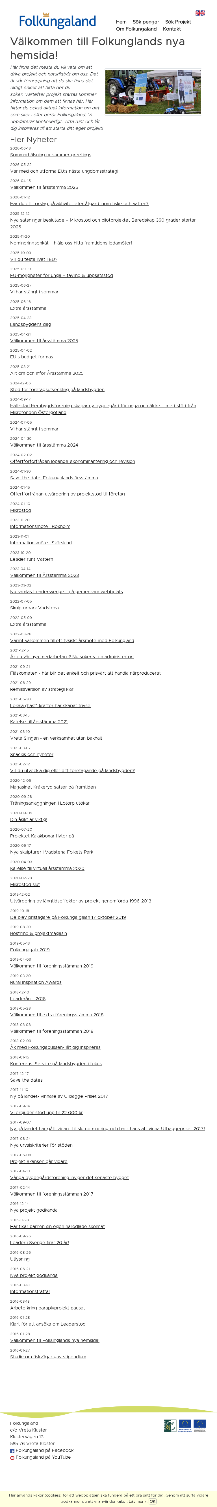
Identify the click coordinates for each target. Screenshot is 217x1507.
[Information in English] (200, 12)
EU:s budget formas (31, 357)
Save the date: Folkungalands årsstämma (54, 478)
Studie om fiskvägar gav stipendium (48, 1357)
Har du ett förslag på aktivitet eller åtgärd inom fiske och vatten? (79, 204)
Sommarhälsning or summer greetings (50, 155)
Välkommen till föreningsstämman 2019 (52, 966)
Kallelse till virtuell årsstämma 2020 (47, 868)
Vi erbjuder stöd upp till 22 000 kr (46, 1113)
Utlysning (20, 1259)
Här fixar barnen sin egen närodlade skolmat (57, 1226)
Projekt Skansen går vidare (39, 1161)
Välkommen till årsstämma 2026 (44, 187)
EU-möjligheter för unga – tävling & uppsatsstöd (61, 275)
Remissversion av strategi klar (41, 689)
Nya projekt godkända (34, 1210)
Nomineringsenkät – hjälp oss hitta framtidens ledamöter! (71, 243)
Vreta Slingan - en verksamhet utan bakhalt (56, 738)
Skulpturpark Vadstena (34, 608)
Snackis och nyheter (31, 754)
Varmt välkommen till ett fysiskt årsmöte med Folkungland (72, 641)
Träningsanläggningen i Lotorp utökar (50, 803)
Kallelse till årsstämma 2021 (39, 722)
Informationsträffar (30, 1291)
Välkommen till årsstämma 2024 (44, 445)
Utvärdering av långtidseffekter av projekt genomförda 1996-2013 (80, 901)
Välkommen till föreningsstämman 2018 (51, 1031)
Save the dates (26, 1080)
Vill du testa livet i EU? (33, 259)
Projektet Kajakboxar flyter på (42, 836)
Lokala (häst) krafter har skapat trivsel (50, 706)
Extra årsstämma (28, 308)
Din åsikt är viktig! (28, 819)
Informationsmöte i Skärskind (41, 543)
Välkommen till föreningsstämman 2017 (52, 1194)
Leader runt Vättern (31, 559)
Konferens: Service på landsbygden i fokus (56, 1064)
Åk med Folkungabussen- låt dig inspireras (55, 1047)
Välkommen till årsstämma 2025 (44, 341)
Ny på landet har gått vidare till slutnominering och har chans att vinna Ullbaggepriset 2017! (107, 1129)
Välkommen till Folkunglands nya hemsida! (54, 1340)
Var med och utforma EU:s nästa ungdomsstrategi (64, 171)
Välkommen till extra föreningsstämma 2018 (56, 1015)
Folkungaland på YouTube (42, 1457)
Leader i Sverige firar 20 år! (39, 1243)
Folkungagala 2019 (30, 950)
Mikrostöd (20, 510)
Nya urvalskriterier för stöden (41, 1145)
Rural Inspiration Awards (36, 982)
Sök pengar (146, 22)
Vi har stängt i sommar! (35, 292)
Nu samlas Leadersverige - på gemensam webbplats (66, 592)
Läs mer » (138, 1501)
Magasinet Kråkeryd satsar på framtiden (53, 787)
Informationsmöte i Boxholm (40, 526)
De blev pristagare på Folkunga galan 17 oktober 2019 (68, 917)
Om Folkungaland (136, 29)
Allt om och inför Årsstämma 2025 (46, 373)
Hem (121, 22)
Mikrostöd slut (25, 884)
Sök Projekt (178, 22)
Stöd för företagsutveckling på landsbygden (57, 390)
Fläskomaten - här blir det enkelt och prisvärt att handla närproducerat (85, 673)
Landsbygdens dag (30, 324)
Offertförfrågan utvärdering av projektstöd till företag (67, 494)
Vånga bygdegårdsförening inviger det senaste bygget (69, 1178)
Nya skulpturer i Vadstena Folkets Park (51, 852)
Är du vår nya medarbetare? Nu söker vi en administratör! (72, 657)
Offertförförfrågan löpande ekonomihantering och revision (72, 461)
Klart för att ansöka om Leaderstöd (48, 1324)
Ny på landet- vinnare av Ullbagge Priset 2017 (59, 1096)
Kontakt (172, 29)
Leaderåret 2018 (27, 999)
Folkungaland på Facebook (43, 1450)
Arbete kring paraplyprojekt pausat (47, 1308)
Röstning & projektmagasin (38, 933)
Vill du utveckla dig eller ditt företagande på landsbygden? (72, 771)
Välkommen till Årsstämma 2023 (44, 575)
